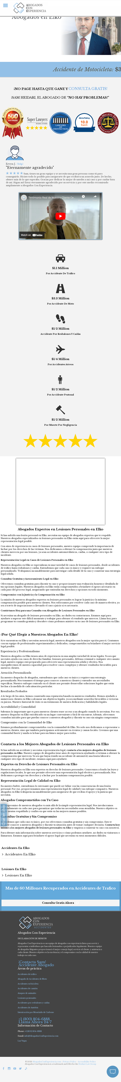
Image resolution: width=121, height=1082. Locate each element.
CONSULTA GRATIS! (88, 89)
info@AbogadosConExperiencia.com (41, 1036)
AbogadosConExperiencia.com (47, 1062)
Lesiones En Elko (18, 875)
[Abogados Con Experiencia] (29, 8)
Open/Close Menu (5, 5)
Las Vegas (22, 1041)
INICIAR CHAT (98, 1056)
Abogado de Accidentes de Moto (32, 979)
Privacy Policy (70, 1062)
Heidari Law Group (87, 1064)
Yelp (20, 164)
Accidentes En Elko (20, 854)
